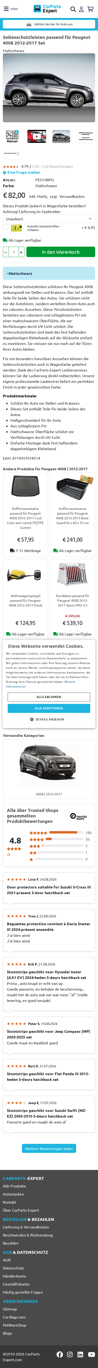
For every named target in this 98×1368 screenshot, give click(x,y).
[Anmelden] (82, 8)
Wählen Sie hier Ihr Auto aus (53, 24)
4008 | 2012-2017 (49, 794)
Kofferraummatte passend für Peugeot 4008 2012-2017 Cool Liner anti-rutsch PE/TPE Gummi (25, 518)
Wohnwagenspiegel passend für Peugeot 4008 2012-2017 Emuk (25, 600)
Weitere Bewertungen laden (49, 1148)
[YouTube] (91, 1354)
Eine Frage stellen (23, 172)
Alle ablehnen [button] (49, 697)
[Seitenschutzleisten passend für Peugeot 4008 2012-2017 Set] (49, 87)
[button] (49, 719)
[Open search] (73, 9)
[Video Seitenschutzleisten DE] (36, 136)
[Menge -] (6, 252)
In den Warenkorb (61, 252)
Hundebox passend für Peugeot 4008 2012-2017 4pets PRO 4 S (72, 600)
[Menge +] (21, 252)
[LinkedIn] (81, 1354)
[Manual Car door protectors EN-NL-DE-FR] (12, 136)
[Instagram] (70, 1354)
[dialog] (48, 684)
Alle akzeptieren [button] (49, 708)
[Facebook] (60, 1354)
